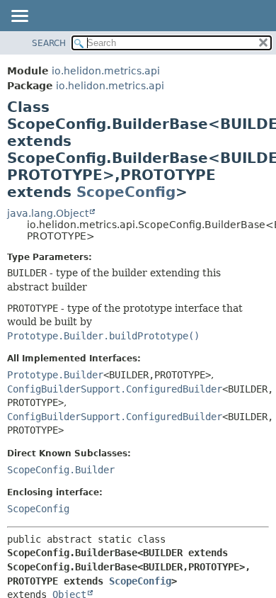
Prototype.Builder (55, 374)
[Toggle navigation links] (19, 17)
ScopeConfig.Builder (61, 469)
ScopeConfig (126, 192)
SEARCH (49, 43)
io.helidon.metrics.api (106, 71)
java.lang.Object (47, 213)
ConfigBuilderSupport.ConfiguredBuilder (114, 389)
